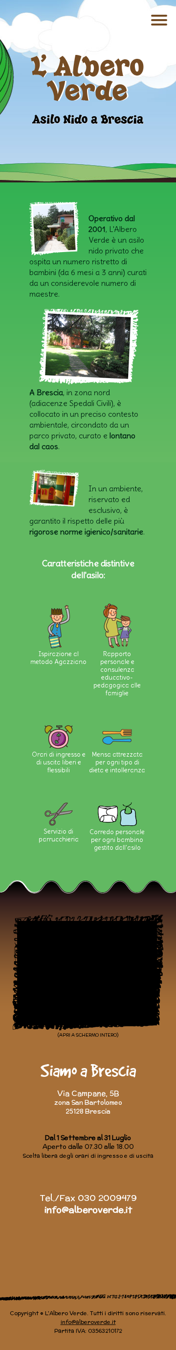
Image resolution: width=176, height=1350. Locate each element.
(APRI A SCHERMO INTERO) (88, 1035)
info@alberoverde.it (88, 1209)
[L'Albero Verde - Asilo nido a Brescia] (88, 89)
